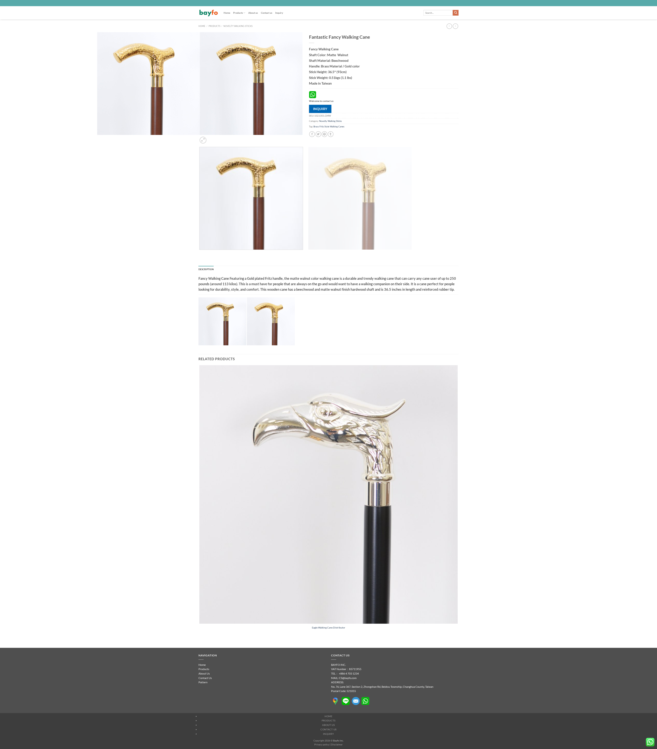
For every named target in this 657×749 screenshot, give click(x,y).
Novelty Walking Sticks (238, 26)
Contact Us (205, 677)
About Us (204, 673)
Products (238, 12)
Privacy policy (321, 744)
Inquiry (279, 12)
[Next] (211, 138)
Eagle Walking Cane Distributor (328, 627)
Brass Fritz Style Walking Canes (328, 126)
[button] (203, 140)
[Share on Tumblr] (330, 134)
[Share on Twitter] (318, 134)
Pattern (203, 682)
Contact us (266, 12)
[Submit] (456, 13)
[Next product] (449, 26)
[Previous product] (455, 26)
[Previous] (200, 253)
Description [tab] (206, 269)
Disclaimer (337, 744)
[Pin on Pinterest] (324, 134)
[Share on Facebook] (312, 134)
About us (253, 12)
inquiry (320, 109)
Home (227, 12)
